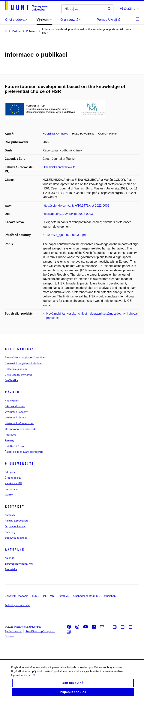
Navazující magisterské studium (23, 363)
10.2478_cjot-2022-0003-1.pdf (66, 234)
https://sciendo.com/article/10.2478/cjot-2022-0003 (76, 205)
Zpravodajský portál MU (19, 563)
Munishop (110, 595)
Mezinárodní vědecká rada (20, 428)
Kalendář (10, 557)
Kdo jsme (10, 472)
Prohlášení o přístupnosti (40, 631)
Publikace (10, 434)
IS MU (35, 595)
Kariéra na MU (13, 483)
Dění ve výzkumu (15, 406)
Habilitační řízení (15, 446)
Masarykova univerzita (27, 626)
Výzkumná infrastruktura (19, 423)
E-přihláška (11, 380)
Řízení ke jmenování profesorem (24, 451)
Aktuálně (14, 549)
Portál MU (64, 595)
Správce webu (13, 631)
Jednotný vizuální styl (17, 605)
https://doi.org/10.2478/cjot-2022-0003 (68, 213)
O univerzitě (19, 464)
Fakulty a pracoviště (16, 520)
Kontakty (10, 514)
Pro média (11, 569)
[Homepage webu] (26, 6)
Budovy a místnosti (16, 537)
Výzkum (12, 392)
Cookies (9, 636)
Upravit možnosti (21, 675)
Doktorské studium (16, 368)
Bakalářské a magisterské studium (25, 357)
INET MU (48, 595)
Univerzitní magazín (16, 595)
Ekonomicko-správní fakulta (59, 166)
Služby (9, 494)
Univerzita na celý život (18, 374)
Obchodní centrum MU (86, 595)
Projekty (9, 440)
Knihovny (10, 532)
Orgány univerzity (15, 526)
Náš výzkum (12, 400)
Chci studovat (20, 349)
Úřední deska (13, 477)
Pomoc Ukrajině (109, 19)
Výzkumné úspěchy (16, 411)
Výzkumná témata (15, 417)
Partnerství (11, 488)
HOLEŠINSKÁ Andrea (55, 133)
